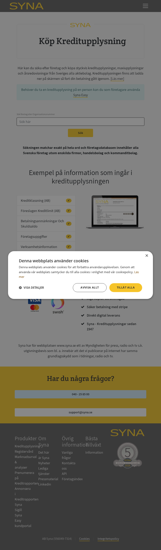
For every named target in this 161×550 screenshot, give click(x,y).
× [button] (146, 255)
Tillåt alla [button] (126, 287)
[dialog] (80, 275)
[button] (31, 288)
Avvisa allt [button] (89, 287)
